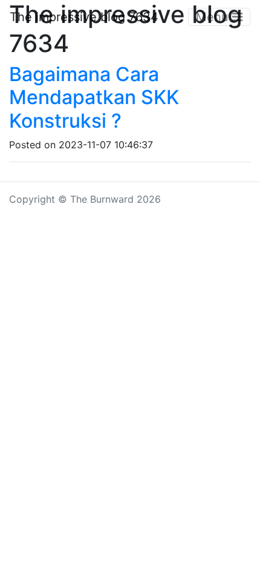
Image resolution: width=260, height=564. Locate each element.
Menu (214, 17)
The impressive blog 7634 (84, 17)
